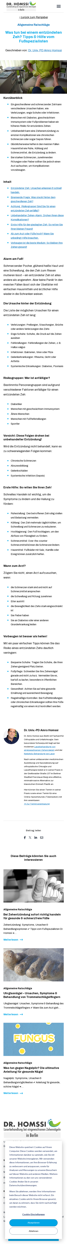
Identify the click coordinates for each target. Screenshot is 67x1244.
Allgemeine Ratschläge (33, 24)
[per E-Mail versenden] (41, 837)
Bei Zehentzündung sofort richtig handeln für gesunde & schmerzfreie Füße (32, 916)
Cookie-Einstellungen (33, 1214)
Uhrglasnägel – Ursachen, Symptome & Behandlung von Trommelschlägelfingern (31, 995)
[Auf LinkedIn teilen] (35, 837)
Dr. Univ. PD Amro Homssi (45, 50)
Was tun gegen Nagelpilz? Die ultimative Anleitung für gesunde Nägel (31, 1069)
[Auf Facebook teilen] (25, 837)
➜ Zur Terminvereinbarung (37, 804)
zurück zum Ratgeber (34, 17)
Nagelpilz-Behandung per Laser (39, 754)
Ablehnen (33, 1231)
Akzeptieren (34, 1222)
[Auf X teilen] (30, 837)
